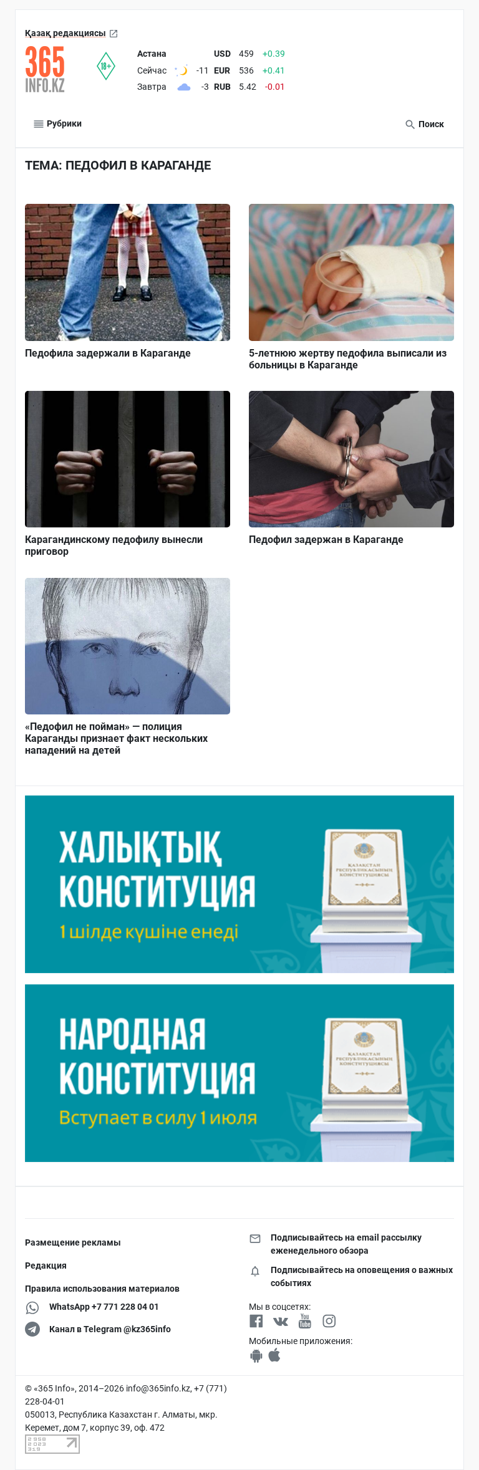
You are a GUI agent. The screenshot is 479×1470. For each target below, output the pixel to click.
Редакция (46, 1266)
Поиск (430, 124)
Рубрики (63, 123)
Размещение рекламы (73, 1242)
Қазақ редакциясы (65, 33)
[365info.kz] (61, 69)
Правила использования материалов (102, 1289)
